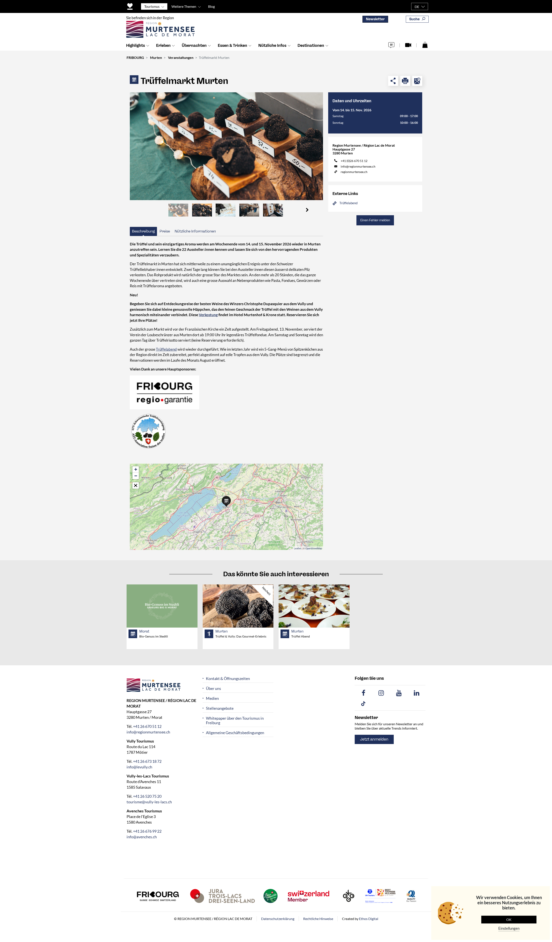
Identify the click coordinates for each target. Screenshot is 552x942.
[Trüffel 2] (226, 146)
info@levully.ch (139, 767)
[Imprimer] (405, 81)
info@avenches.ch (142, 836)
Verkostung (208, 314)
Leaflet (297, 548)
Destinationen (311, 45)
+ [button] (135, 469)
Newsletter (375, 19)
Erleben (163, 45)
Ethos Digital (368, 919)
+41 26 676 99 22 (147, 831)
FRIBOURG (135, 57)
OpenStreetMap (313, 548)
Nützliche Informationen (195, 231)
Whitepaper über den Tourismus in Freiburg (235, 720)
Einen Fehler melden (375, 220)
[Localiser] (417, 81)
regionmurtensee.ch (354, 172)
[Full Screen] (135, 485)
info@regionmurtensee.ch (358, 166)
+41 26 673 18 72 (147, 761)
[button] (307, 210)
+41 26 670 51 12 (147, 726)
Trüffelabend (166, 349)
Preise (165, 231)
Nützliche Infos (272, 45)
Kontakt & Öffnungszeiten (228, 678)
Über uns (213, 688)
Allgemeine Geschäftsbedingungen (235, 732)
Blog (211, 6)
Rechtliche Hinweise (318, 919)
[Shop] (425, 45)
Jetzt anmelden (374, 739)
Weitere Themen (183, 6)
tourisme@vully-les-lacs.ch (149, 801)
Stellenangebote (220, 708)
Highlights (135, 45)
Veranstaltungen (180, 57)
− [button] (135, 476)
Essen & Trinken (232, 45)
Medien (212, 698)
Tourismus (152, 6)
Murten (156, 57)
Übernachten (194, 45)
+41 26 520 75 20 (147, 796)
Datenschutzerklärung (277, 919)
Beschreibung (143, 231)
